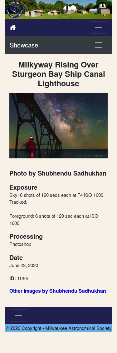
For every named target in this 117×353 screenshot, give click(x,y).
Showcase (24, 44)
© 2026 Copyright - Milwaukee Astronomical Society (59, 328)
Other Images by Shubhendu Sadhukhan (57, 290)
